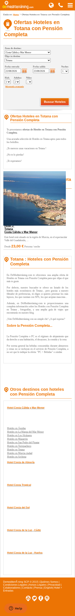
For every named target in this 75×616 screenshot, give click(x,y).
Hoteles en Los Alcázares (19, 435)
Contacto (27, 587)
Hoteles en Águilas (16, 428)
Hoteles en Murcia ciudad (19, 453)
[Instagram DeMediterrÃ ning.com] (47, 601)
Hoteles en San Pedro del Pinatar (23, 442)
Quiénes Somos (49, 581)
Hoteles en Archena (16, 456)
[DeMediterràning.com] (17, 9)
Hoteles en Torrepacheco (19, 446)
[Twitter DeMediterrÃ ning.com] (35, 601)
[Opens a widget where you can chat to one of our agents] (15, 608)
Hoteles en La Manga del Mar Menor (25, 431)
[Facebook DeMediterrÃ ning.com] (41, 601)
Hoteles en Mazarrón (17, 438)
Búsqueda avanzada (14, 86)
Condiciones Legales (15, 584)
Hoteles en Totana (16, 449)
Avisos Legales (37, 584)
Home (16, 14)
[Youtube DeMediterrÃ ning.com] (28, 601)
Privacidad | (54, 584)
